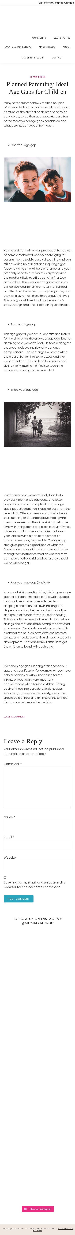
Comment (13, 764)
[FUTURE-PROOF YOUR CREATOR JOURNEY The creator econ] (37, 1066)
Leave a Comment (14, 716)
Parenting (39, 77)
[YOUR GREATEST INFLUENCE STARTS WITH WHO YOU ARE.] (37, 1105)
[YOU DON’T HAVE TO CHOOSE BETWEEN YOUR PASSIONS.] (37, 1184)
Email (9, 837)
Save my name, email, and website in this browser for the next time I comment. (34, 884)
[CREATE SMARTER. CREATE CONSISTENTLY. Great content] (37, 1026)
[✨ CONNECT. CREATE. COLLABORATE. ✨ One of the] (37, 987)
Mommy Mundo (20, 17)
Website (10, 857)
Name (9, 817)
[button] (70, 55)
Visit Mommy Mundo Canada (56, 3)
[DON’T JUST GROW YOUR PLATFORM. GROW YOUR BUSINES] (37, 1145)
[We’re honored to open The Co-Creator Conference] (37, 947)
